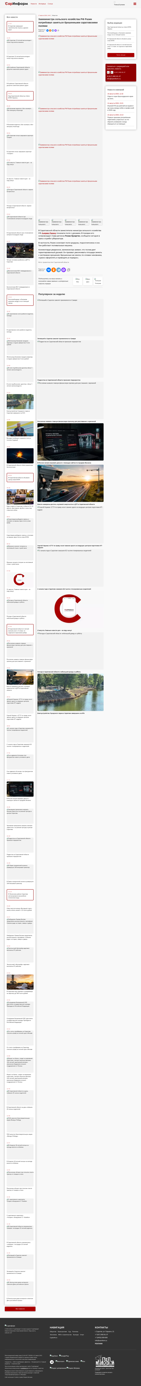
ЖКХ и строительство (65, 1334)
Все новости (12, 17)
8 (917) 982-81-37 (119, 72)
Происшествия (62, 1331)
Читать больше (120, 55)
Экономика (53, 1334)
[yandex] (58, 1368)
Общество (55, 15)
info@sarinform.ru (114, 79)
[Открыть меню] (135, 4)
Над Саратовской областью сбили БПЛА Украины (119, 28)
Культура (76, 1334)
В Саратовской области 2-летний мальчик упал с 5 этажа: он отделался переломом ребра (119, 46)
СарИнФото (53, 1337)
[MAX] (55, 30)
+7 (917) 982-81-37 (101, 1334)
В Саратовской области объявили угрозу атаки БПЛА (119, 39)
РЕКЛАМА (99, 1343)
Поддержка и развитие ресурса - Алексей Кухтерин (104, 1373)
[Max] (108, 72)
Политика (75, 1331)
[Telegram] (53, 30)
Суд (69, 1331)
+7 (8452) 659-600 (101, 1337)
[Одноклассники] (50, 30)
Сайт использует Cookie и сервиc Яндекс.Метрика (18, 1377)
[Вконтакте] (60, 1362)
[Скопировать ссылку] (58, 30)
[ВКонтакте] (47, 30)
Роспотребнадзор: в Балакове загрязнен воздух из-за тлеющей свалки (119, 34)
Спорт (82, 1334)
